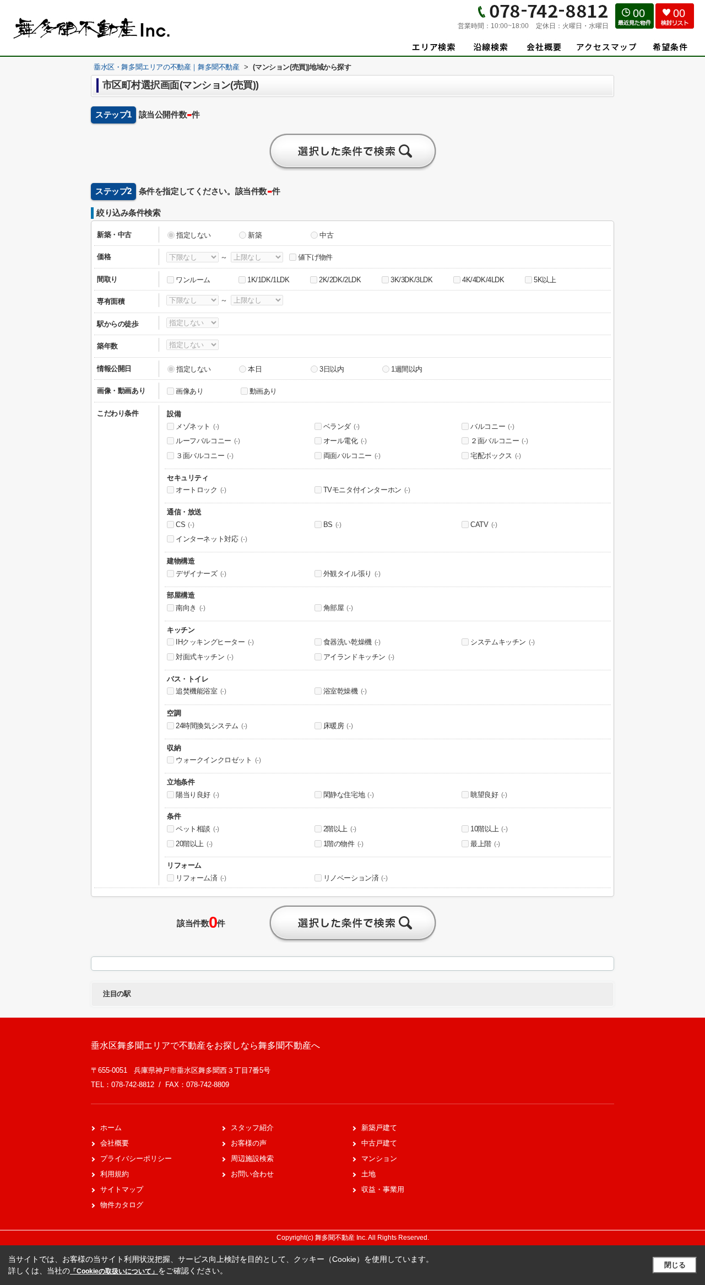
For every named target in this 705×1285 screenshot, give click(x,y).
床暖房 (338, 726)
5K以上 (545, 280)
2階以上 (339, 829)
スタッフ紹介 (252, 1127)
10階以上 (488, 829)
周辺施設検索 (252, 1158)
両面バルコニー (352, 455)
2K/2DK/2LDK (340, 280)
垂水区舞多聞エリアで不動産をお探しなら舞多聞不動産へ (205, 1045)
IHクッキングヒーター (215, 642)
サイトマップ (121, 1189)
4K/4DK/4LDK (483, 280)
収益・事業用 (382, 1189)
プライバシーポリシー (136, 1158)
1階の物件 (343, 844)
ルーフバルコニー (208, 441)
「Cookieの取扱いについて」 (114, 1271)
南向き (190, 608)
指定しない (193, 235)
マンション (379, 1158)
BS (332, 524)
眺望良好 (488, 795)
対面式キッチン (204, 657)
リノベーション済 (355, 878)
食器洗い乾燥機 (352, 642)
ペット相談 (197, 829)
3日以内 (331, 369)
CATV (483, 524)
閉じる (675, 1265)
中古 (326, 235)
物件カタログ (121, 1205)
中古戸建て (379, 1143)
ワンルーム (193, 280)
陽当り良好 (197, 795)
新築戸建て (379, 1127)
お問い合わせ (252, 1174)
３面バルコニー (204, 455)
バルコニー (492, 426)
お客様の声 (249, 1143)
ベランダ (341, 426)
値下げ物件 (315, 257)
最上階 (485, 844)
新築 (255, 235)
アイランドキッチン (358, 657)
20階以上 (194, 844)
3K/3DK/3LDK (412, 280)
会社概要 (114, 1143)
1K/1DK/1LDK (268, 280)
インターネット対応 (211, 539)
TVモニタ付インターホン (366, 490)
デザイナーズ (201, 573)
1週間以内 (406, 369)
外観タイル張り (352, 573)
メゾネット (197, 426)
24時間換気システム (211, 726)
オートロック (201, 490)
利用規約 (114, 1174)
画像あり (189, 391)
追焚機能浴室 (201, 691)
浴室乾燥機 (345, 691)
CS (185, 524)
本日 (255, 369)
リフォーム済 (201, 878)
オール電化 (345, 441)
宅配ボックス (495, 455)
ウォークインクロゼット (218, 760)
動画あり (263, 391)
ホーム (111, 1127)
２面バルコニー (499, 441)
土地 (368, 1174)
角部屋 (338, 608)
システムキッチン (502, 642)
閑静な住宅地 (348, 795)
